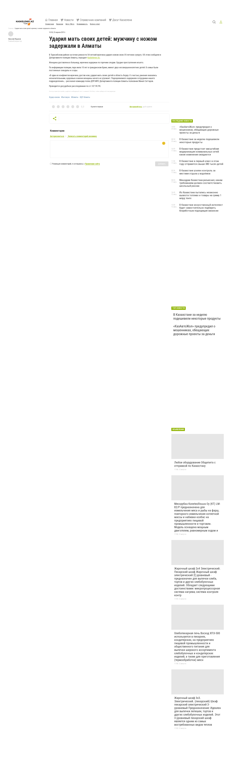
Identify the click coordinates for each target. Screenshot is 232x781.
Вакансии (59, 24)
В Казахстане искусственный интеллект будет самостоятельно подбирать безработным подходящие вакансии (201, 207)
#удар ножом (54, 97)
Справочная (49, 24)
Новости (69, 20)
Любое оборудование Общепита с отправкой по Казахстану (195, 464)
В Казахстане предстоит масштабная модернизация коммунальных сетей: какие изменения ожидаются (199, 151)
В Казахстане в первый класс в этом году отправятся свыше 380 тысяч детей (201, 162)
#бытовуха (65, 97)
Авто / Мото (69, 24)
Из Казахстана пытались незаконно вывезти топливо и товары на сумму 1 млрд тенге (200, 195)
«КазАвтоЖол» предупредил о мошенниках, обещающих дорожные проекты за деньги (199, 129)
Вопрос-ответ (95, 24)
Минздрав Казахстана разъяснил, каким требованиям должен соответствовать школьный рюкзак (200, 183)
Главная (53, 20)
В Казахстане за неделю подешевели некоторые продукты (199, 141)
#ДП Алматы (85, 97)
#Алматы (74, 97)
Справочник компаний (93, 20)
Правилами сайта (92, 164)
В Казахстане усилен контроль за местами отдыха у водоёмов (197, 172)
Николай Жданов (14, 39)
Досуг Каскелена (122, 20)
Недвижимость (82, 24)
